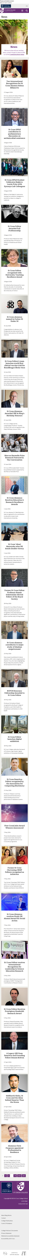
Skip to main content (6, 3)
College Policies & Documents (9, 1230)
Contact (3, 1218)
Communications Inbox (17, 54)
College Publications (7, 1220)
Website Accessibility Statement (10, 1236)
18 (15, 1175)
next (19, 1175)
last (24, 1175)
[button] (26, 6)
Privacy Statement (6, 1233)
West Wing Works (6, 1215)
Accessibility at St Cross (8, 1238)
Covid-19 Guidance (6, 1223)
